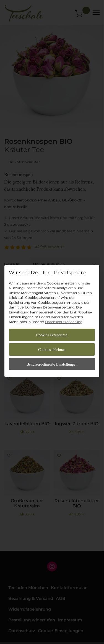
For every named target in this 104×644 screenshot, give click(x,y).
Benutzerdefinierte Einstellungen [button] (52, 364)
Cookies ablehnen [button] (52, 349)
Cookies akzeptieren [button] (51, 334)
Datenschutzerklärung (63, 322)
